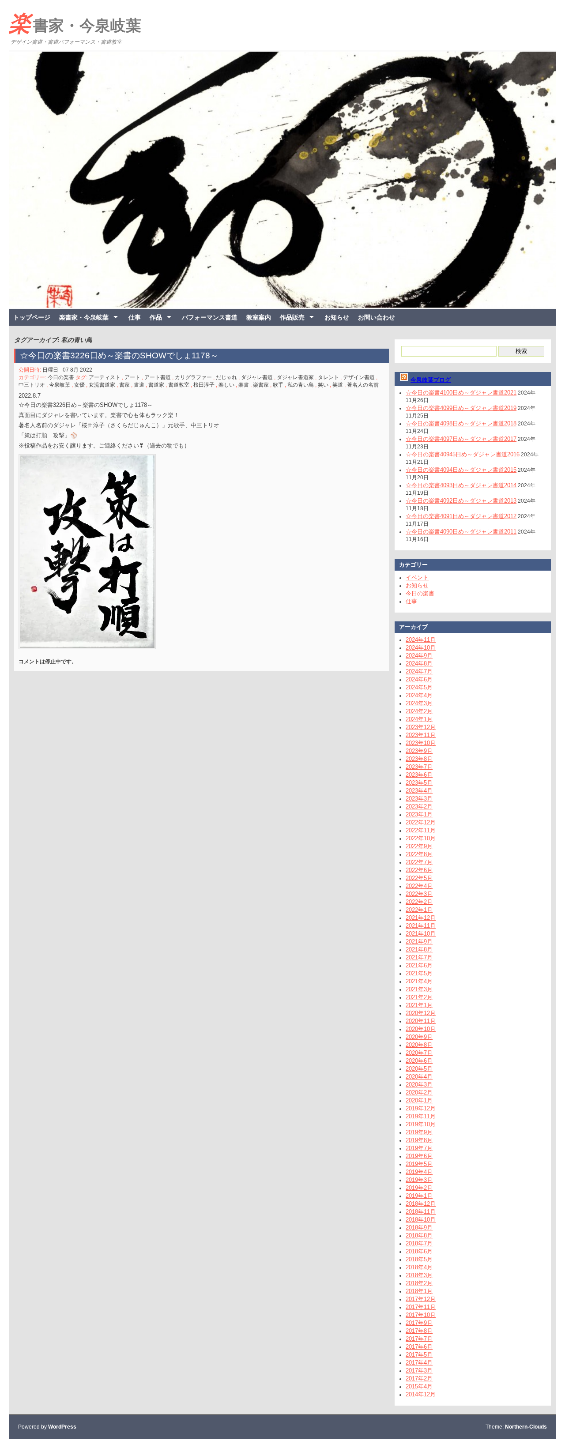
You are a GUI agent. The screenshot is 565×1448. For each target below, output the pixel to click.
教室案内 (258, 317)
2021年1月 (419, 1005)
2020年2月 (419, 1092)
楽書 (243, 385)
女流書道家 (102, 385)
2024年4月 (419, 695)
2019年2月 (419, 1188)
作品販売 (292, 317)
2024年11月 (421, 639)
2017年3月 (419, 1370)
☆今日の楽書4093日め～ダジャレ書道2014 (461, 485)
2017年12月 (421, 1299)
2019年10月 (421, 1124)
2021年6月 (419, 965)
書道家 (156, 385)
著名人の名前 (363, 385)
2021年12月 (421, 917)
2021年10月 (421, 933)
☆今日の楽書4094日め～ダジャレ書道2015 (461, 469)
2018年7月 (419, 1243)
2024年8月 (419, 663)
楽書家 (261, 385)
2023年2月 (419, 806)
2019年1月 (419, 1195)
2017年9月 (419, 1323)
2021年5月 (419, 973)
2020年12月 (421, 1013)
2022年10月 (421, 838)
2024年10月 (421, 647)
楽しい (226, 385)
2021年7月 (419, 957)
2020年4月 (419, 1076)
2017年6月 (419, 1346)
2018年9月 (419, 1227)
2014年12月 (421, 1394)
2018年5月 (419, 1259)
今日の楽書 (61, 377)
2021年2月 (419, 997)
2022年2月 (419, 902)
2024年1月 (419, 719)
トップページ (31, 317)
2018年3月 (419, 1275)
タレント (328, 377)
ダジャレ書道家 (295, 377)
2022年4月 (419, 886)
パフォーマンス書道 (209, 317)
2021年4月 (419, 981)
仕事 (134, 317)
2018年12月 (421, 1203)
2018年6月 (419, 1251)
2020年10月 (421, 1029)
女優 (79, 385)
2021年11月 (421, 925)
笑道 (337, 385)
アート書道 (157, 377)
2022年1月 (419, 909)
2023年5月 (419, 782)
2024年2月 (419, 711)
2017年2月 (419, 1378)
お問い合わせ (376, 317)
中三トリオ (32, 385)
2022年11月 (421, 830)
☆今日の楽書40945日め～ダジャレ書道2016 (463, 454)
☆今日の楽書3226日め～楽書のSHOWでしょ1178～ (123, 355)
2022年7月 (419, 862)
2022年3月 (419, 894)
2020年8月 (419, 1045)
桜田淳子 (204, 385)
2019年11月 (421, 1116)
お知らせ (336, 317)
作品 (156, 317)
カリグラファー (193, 377)
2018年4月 (419, 1267)
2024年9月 (419, 655)
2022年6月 (419, 870)
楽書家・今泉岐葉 (75, 23)
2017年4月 (419, 1362)
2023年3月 (419, 798)
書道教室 (178, 385)
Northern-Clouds (526, 1427)
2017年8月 (419, 1331)
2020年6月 (419, 1060)
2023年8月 (419, 759)
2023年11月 (421, 735)
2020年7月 (419, 1052)
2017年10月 (421, 1315)
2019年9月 (419, 1132)
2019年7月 (419, 1148)
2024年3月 (419, 703)
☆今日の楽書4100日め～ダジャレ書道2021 (461, 392)
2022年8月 (419, 854)
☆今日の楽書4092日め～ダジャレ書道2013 (461, 500)
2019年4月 (419, 1172)
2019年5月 (419, 1164)
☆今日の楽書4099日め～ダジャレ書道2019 (461, 408)
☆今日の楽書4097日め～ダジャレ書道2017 (461, 439)
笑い (323, 385)
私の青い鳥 (300, 385)
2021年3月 (419, 989)
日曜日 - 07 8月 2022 (67, 370)
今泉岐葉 (59, 385)
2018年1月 (419, 1291)
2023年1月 (419, 814)
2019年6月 (419, 1156)
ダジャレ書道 (257, 377)
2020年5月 (419, 1068)
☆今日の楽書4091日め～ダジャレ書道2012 (461, 516)
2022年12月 (421, 822)
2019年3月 (419, 1180)
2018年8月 (419, 1235)
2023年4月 (419, 790)
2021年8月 (419, 949)
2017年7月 (419, 1338)
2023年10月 (421, 743)
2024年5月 (419, 687)
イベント (417, 577)
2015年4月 (419, 1386)
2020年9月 (419, 1037)
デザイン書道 (359, 377)
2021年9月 (419, 941)
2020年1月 (419, 1100)
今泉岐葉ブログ (431, 379)
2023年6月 (419, 774)
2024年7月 (419, 671)
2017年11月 (421, 1307)
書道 (139, 385)
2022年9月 (419, 846)
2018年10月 (421, 1219)
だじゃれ (226, 377)
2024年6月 (419, 679)
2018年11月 (421, 1211)
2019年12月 (421, 1108)
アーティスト (105, 377)
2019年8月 (419, 1140)
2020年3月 (419, 1084)
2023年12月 (421, 727)
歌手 (278, 385)
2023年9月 (419, 751)
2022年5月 (419, 878)
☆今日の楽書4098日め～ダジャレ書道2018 (461, 423)
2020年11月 (421, 1021)
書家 (124, 385)
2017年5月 (419, 1354)
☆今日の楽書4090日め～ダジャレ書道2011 (461, 531)
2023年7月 (419, 766)
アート (132, 377)
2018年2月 (419, 1283)
